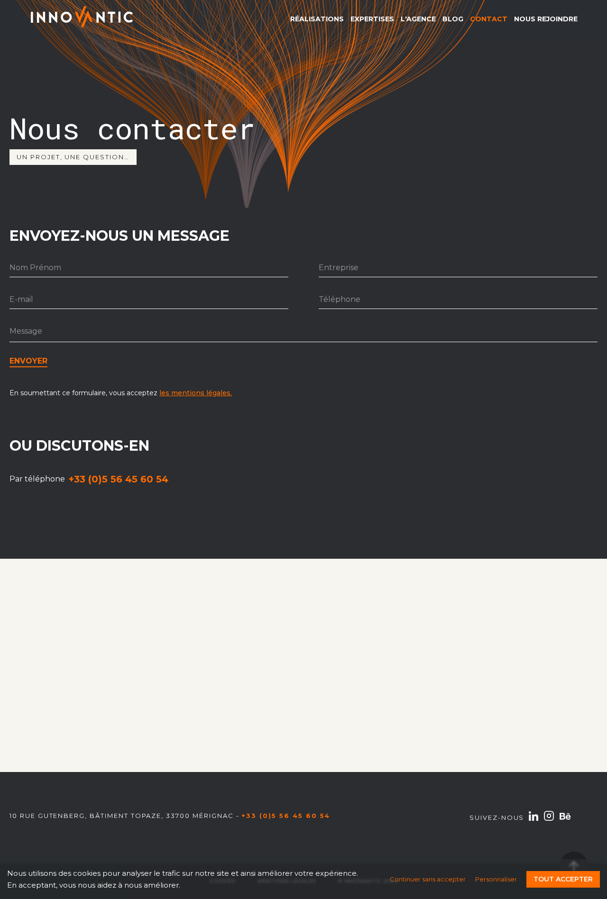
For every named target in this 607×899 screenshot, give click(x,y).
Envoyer (28, 360)
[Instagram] (549, 818)
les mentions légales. (195, 393)
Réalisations (317, 19)
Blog (452, 19)
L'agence (418, 19)
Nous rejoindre (546, 19)
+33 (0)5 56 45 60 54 (118, 479)
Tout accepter (563, 879)
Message (25, 331)
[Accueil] (82, 18)
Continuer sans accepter (428, 879)
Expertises (372, 19)
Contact (488, 19)
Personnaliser (496, 879)
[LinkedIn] (533, 818)
